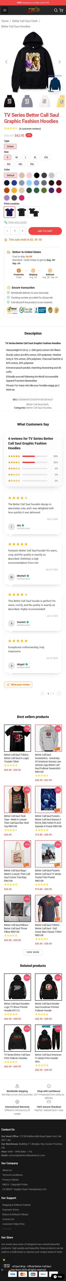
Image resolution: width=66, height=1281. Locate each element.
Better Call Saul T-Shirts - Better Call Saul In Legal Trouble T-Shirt (16, 758)
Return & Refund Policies (15, 1214)
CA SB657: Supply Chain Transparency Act (24, 1189)
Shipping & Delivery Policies (16, 1205)
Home (4, 21)
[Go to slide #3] (45, 101)
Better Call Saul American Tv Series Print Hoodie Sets (48, 1058)
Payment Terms (10, 1209)
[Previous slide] (6, 61)
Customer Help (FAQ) (13, 1224)
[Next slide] (59, 61)
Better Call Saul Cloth (25, 21)
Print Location (11, 203)
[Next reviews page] (59, 694)
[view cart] (61, 10)
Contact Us (8, 1219)
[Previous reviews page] (42, 694)
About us (7, 1170)
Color (7, 169)
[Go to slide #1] (9, 101)
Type (6, 141)
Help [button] (60, 1277)
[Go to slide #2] (27, 101)
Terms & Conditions (12, 1175)
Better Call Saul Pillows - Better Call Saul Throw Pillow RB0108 (16, 928)
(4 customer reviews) (30, 128)
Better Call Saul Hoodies (15, 26)
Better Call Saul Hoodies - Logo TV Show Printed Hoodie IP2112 (17, 1007)
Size (6, 152)
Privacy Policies (10, 1179)
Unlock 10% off (7, 1266)
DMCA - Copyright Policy (15, 1184)
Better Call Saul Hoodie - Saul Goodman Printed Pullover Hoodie (47, 1007)
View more (33, 952)
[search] (56, 10)
